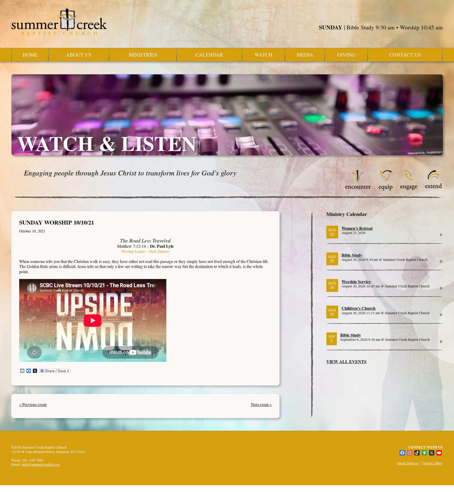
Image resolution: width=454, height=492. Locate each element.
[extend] (434, 189)
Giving (346, 54)
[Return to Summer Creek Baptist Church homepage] (59, 21)
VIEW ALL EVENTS (346, 361)
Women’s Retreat (357, 228)
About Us (78, 54)
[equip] (385, 189)
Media (305, 54)
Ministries (143, 54)
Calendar (209, 54)
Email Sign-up (408, 463)
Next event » (261, 404)
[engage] (409, 189)
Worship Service (356, 281)
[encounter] (358, 189)
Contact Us (405, 54)
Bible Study (352, 255)
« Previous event (33, 404)
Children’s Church (358, 308)
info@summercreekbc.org (41, 464)
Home (30, 54)
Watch (263, 54)
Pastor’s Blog (433, 463)
